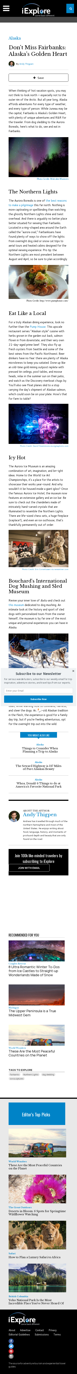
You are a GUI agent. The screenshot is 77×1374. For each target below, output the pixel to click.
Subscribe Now (38, 699)
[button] (38, 673)
